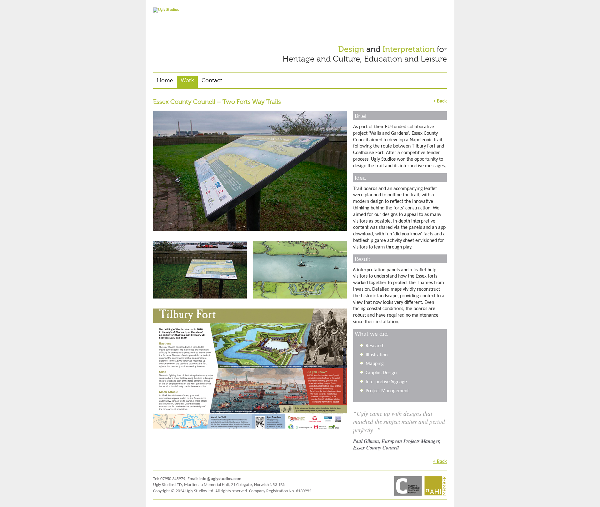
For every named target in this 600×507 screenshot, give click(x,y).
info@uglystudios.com (220, 479)
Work (187, 80)
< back (440, 101)
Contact (212, 80)
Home (165, 80)
